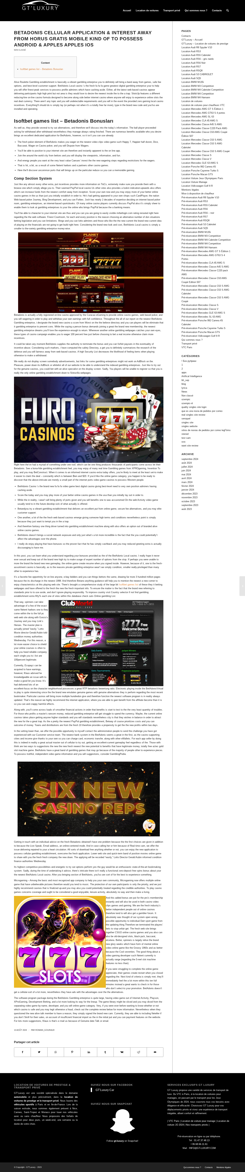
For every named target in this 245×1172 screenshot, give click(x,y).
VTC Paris (187, 347)
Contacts (186, 36)
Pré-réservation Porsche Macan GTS (201, 332)
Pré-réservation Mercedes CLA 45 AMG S (203, 262)
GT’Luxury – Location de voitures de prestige (205, 43)
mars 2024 (187, 482)
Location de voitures (192, 101)
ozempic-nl (187, 403)
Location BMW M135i (193, 82)
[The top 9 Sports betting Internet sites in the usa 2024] (3, 586)
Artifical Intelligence (192, 376)
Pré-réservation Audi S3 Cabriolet (199, 224)
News (184, 391)
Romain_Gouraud (45, 1030)
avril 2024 (187, 478)
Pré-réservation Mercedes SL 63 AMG (201, 316)
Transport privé (189, 343)
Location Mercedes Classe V (196, 159)
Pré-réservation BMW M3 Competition (201, 236)
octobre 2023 (188, 501)
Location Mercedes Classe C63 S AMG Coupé (206, 151)
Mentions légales (190, 189)
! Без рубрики (189, 361)
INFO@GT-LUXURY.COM (202, 1148)
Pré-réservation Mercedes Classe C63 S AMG (205, 286)
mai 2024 (186, 474)
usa (183, 441)
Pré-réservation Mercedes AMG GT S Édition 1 (206, 251)
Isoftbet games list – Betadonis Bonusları (41, 69)
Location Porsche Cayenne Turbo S (200, 170)
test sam (186, 438)
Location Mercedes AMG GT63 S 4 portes (203, 113)
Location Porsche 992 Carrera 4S (199, 166)
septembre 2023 (190, 505)
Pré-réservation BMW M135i (196, 232)
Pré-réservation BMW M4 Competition (201, 243)
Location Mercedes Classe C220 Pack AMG (204, 128)
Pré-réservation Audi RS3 (195, 201)
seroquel (186, 418)
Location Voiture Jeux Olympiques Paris (202, 178)
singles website (189, 426)
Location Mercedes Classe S (196, 155)
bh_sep (185, 380)
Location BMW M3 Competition (198, 86)
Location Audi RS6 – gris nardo (198, 59)
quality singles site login (194, 407)
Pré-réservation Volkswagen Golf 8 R (201, 336)
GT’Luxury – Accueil (192, 39)
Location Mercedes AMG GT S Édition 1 (202, 109)
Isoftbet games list (128, 584)
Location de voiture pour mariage (198, 1121)
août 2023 (187, 509)
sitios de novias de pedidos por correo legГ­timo (206, 430)
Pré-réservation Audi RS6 (195, 209)
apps (184, 372)
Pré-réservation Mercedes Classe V (200, 309)
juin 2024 (186, 470)
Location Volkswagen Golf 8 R (197, 185)
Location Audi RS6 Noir (194, 62)
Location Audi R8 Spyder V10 (197, 47)
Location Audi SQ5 (191, 78)
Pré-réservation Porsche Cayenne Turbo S (203, 328)
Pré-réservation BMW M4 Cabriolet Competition (206, 239)
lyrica (184, 388)
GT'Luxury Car (105, 1090)
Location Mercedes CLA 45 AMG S (200, 120)
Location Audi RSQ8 (192, 70)
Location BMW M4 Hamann (196, 97)
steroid (185, 434)
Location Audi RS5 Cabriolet (196, 55)
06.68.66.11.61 (200, 1144)
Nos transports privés (197, 1124)
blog (184, 384)
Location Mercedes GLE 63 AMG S (200, 163)
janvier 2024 (188, 489)
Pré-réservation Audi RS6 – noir (198, 213)
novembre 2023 (189, 497)
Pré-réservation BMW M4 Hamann (199, 247)
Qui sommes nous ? (192, 339)
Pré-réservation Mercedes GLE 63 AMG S (203, 312)
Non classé (20, 50)
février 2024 (188, 486)
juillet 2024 (187, 466)
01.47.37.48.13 (201, 1140)
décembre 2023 (189, 493)
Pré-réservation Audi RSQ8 (195, 220)
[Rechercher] (227, 10)
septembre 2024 (190, 459)
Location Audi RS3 (191, 51)
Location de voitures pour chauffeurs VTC (203, 105)
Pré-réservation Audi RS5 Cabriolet (200, 205)
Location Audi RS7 (191, 66)
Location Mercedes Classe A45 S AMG (202, 124)
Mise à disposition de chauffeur (198, 193)
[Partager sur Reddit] (138, 1052)
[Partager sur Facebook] (22, 1052)
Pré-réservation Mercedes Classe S (200, 305)
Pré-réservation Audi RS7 (195, 216)
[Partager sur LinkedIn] (89, 1052)
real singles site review (193, 414)
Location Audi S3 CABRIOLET (197, 74)
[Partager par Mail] (155, 1052)
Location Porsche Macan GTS (197, 174)
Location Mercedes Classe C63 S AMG (202, 139)
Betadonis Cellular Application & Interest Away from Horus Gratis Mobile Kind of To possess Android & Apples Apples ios (83, 39)
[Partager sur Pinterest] (72, 1052)
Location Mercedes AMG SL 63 (198, 116)
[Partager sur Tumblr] (105, 1052)
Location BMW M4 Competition (198, 93)
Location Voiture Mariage (194, 182)
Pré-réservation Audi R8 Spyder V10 (200, 197)
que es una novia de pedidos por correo (202, 411)
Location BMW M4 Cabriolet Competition (203, 89)
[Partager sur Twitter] (39, 1052)
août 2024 (187, 462)
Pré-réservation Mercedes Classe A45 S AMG (205, 266)
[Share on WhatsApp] (56, 1052)
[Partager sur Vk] (122, 1052)
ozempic (186, 399)
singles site (187, 422)
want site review (190, 445)
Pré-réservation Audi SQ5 (195, 228)
